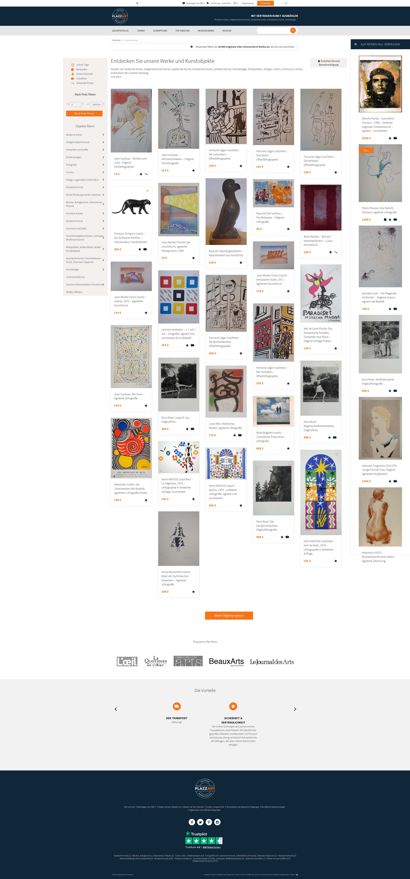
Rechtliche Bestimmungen (273, 806)
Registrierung (248, 3)
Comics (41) (180, 855)
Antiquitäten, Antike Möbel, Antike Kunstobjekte (83, 248)
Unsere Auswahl (84, 73)
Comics (70, 172)
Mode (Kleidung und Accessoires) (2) (136, 858)
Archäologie (72, 269)
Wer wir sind (129, 806)
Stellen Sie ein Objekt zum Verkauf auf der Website (181, 806)
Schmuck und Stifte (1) (255, 858)
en (281, 3)
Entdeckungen (73, 157)
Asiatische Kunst (74, 221)
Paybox (286, 875)
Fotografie (71, 164)
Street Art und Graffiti (77, 149)
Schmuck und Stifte (76, 228)
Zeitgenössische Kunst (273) (205, 860)
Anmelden (265, 3)
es (294, 3)
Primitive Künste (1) (183, 858)
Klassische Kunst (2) (287, 855)
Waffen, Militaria (74, 292)
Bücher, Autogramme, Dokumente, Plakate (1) (153, 855)
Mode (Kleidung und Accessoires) (83, 194)
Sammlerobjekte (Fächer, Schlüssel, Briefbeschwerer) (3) (218, 858)
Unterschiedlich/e (75, 276)
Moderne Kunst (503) (163, 858)
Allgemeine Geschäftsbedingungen (205, 809)
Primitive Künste (74, 213)
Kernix (293, 875)
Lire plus (116, 76)
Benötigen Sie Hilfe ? (146, 806)
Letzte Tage (82, 64)
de (286, 3)
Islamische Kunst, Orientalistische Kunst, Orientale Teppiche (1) (248, 855)
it (290, 3)
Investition (81, 78)
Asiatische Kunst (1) (122, 855)
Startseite (116, 40)
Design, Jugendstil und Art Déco (82, 179)
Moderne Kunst (74, 134)
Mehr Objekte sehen (228, 615)
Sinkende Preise (84, 82)
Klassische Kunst (74, 187)
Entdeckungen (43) (195, 855)
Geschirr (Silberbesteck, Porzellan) (84, 284)
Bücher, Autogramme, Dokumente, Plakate (84, 204)
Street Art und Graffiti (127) (278, 858)
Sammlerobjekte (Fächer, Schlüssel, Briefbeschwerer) (85, 237)
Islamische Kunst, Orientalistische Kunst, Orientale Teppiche (83, 260)
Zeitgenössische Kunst (77, 142)
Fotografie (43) (212, 855)
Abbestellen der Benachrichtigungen (242, 806)
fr (277, 3)
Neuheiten (81, 69)
